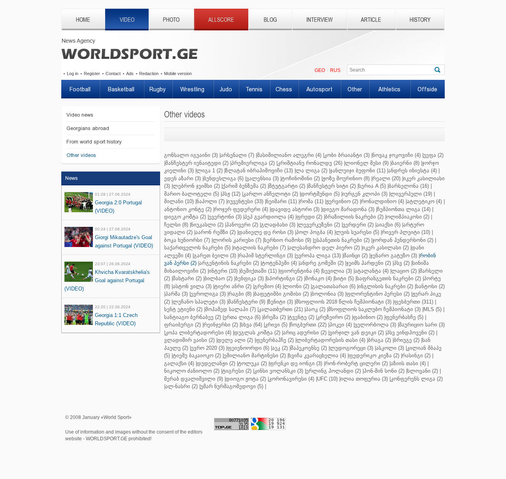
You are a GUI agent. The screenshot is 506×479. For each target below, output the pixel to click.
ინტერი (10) (223, 271)
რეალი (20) (386, 178)
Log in (72, 73)
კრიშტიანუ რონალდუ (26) (310, 163)
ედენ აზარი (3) (182, 178)
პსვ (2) (402, 263)
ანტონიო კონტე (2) (187, 209)
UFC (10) (327, 379)
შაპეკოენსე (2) (309, 348)
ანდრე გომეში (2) (322, 263)
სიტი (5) (344, 278)
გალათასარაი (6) (333, 286)
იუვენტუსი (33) (245, 201)
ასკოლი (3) (390, 348)
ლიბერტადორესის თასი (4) (330, 340)
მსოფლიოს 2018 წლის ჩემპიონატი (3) (343, 302)
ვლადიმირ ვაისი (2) (189, 340)
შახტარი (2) (187, 278)
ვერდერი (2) (358, 225)
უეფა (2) (433, 155)
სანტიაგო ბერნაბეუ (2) (192, 317)
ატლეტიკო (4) (424, 201)
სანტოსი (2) (430, 286)
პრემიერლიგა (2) (253, 163)
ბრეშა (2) (274, 317)
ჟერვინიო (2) (342, 201)
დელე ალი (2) (235, 340)
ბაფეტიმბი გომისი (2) (281, 294)
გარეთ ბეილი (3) (215, 255)
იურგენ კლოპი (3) (364, 194)
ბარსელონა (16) (409, 186)
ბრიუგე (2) (406, 340)
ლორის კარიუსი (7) (237, 240)
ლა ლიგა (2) (311, 170)
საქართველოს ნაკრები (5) (197, 248)
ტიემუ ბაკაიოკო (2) (197, 355)
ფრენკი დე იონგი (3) (296, 363)
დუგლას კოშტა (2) (257, 333)
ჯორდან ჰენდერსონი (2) (402, 240)
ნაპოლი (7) (210, 201)
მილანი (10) (179, 201)
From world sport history (94, 142)
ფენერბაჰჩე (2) (275, 340)
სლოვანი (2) (422, 371)
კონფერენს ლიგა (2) (417, 379)
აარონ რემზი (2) (215, 232)
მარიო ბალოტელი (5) (191, 194)
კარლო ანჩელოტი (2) (270, 194)
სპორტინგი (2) (284, 278)
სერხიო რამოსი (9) (287, 240)
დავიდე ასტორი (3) (295, 209)
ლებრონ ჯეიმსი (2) (196, 186)
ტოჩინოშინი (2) (300, 178)
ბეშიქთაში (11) (258, 271)
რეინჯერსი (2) (221, 325)
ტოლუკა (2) (252, 363)
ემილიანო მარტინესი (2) (255, 355)
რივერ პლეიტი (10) (406, 232)
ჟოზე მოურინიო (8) (346, 178)
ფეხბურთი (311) (413, 302)
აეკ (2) (280, 348)
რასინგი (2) (416, 355)
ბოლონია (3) (328, 294)
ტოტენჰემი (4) (279, 263)
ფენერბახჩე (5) (404, 317)
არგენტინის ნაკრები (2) (229, 263)
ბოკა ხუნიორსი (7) (187, 240)
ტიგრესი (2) (236, 371)
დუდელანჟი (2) (216, 363)
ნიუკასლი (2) (207, 225)
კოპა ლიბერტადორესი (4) (198, 333)
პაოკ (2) (315, 309)
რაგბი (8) (239, 294)
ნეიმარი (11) (281, 201)
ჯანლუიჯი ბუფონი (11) (357, 170)
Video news (79, 115)
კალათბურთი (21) (281, 309)
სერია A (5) (372, 186)
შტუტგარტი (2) (287, 186)
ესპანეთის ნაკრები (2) (342, 240)
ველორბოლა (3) (375, 325)
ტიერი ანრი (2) (232, 286)
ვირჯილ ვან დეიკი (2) (356, 333)
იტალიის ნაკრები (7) (259, 248)
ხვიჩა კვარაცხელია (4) (317, 355)
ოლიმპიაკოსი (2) (407, 217)
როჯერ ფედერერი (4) (241, 209)
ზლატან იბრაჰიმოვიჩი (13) (259, 170)
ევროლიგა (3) (208, 294)
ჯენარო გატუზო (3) (393, 255)
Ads (130, 73)
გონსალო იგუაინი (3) (191, 155)
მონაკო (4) (318, 278)
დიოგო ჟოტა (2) (246, 379)
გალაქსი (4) (179, 363)
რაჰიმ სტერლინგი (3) (266, 255)
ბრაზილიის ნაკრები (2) (354, 217)
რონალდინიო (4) (382, 201)
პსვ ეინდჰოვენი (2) (410, 333)
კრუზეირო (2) (333, 317)
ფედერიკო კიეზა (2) (374, 355)
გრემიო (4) (267, 286)
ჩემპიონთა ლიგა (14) (403, 209)
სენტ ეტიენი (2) (183, 309)
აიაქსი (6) (388, 225)
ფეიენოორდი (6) (248, 348)
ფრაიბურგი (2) (182, 325)
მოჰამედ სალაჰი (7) (230, 309)
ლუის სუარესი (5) (357, 232)
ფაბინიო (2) (368, 317)
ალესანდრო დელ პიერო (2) (324, 248)
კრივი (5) (276, 325)
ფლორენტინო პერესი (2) (378, 294)
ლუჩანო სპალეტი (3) (199, 302)
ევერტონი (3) (225, 217)
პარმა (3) (176, 294)
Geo (320, 70)
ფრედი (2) (309, 217)
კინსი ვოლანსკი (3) (278, 371)
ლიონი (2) (296, 286)
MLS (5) (432, 309)
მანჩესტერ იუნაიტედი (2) (196, 163)
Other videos (81, 155)
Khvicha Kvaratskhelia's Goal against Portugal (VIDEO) (107, 280)
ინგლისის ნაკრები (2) (385, 286)
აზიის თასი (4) (408, 363)
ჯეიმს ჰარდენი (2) (368, 263)
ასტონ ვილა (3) (192, 286)
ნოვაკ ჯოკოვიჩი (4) (396, 155)
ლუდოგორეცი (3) (351, 348)
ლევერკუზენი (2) (319, 225)
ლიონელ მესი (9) (367, 163)
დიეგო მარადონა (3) (348, 209)
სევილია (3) (337, 271)
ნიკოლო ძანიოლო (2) (191, 371)
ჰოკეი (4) (340, 325)
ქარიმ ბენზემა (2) (244, 186)
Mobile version (178, 73)
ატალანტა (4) (372, 271)
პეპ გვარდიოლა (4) (269, 217)
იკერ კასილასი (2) (386, 248)
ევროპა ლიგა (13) (318, 255)
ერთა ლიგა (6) (242, 317)
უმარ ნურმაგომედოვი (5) (231, 386)
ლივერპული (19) (411, 194)
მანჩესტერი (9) (246, 302)
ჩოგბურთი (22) (308, 325)
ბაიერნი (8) (405, 163)
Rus (335, 70)
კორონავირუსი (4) (291, 379)
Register (92, 73)
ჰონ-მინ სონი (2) (384, 371)
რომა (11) (311, 201)
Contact (113, 73)
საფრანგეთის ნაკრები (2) (389, 278)
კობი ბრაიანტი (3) (347, 155)
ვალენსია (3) (262, 178)
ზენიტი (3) (280, 302)
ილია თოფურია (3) (364, 379)
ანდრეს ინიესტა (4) (412, 170)
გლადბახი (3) (278, 225)
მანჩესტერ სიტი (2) (332, 186)
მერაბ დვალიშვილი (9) (193, 379)
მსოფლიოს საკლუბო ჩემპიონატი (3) (374, 309)
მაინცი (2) (356, 255)
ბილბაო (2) (218, 278)
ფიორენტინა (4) (299, 271)
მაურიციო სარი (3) (422, 325)
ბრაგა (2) (379, 340)
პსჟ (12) (231, 194)
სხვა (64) (251, 325)
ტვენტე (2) (301, 317)
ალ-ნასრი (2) (181, 386)
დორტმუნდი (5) (320, 194)
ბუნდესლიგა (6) (224, 178)
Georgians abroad (87, 128)
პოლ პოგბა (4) (314, 232)
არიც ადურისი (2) (305, 333)
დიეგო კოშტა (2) (185, 217)
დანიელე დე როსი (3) (265, 232)
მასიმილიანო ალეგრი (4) (289, 155)
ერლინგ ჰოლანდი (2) (333, 371)
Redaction (149, 73)
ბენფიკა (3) (249, 278)
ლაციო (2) (404, 271)
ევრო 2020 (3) (208, 348)
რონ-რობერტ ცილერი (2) (356, 363)
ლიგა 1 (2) (209, 170)
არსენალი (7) (237, 155)
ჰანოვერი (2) (242, 225)
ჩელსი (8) (176, 225)
